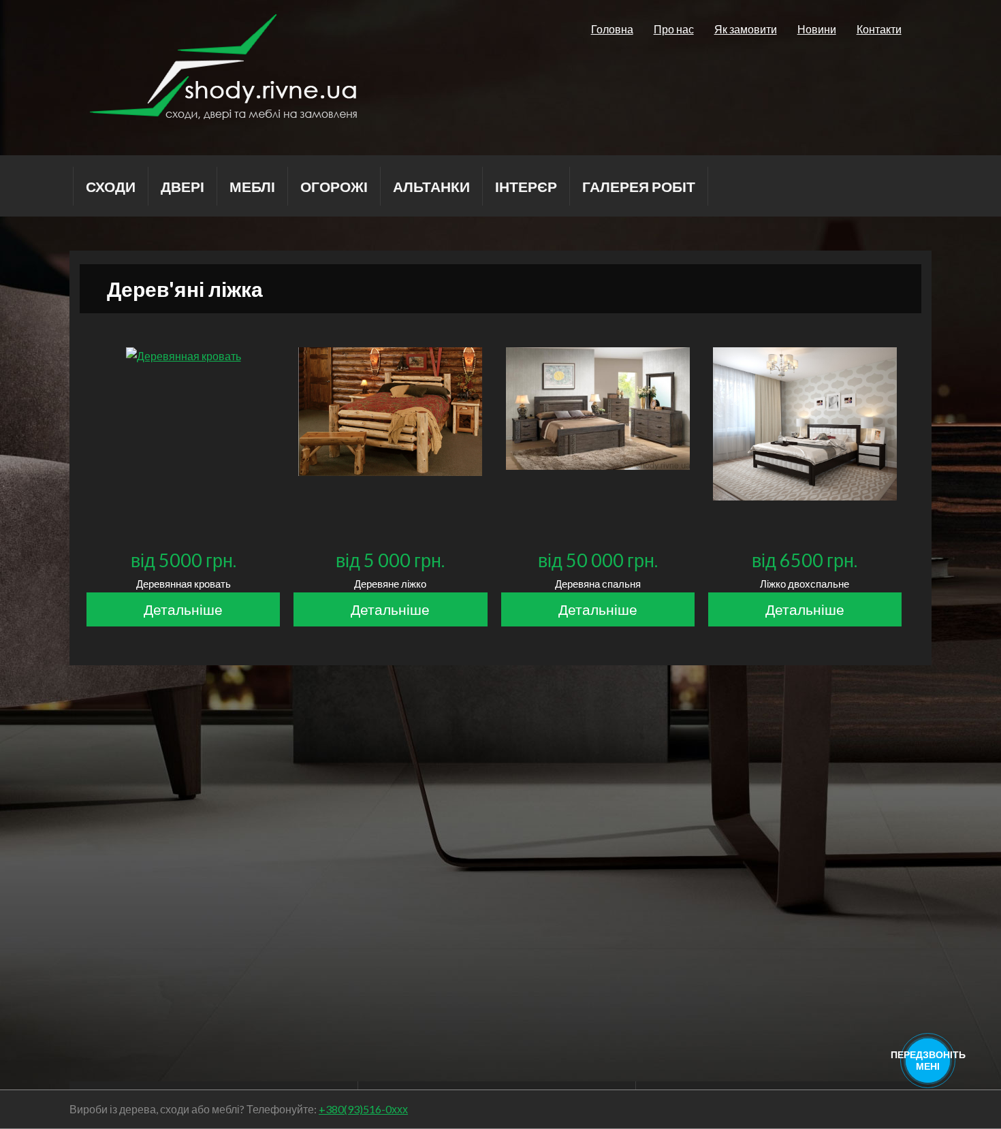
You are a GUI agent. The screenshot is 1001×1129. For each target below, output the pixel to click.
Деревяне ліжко (390, 583)
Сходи (111, 186)
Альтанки (431, 186)
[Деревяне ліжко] (390, 471)
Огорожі (334, 186)
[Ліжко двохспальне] (805, 496)
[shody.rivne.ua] (223, 115)
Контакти (879, 28)
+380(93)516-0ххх (363, 1108)
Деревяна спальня (598, 583)
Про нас (674, 28)
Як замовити (745, 28)
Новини (816, 28)
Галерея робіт (638, 186)
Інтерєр (526, 186)
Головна (612, 28)
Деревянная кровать (183, 583)
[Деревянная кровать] (183, 360)
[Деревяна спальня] (598, 465)
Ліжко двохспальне (804, 583)
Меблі (252, 186)
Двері (182, 186)
